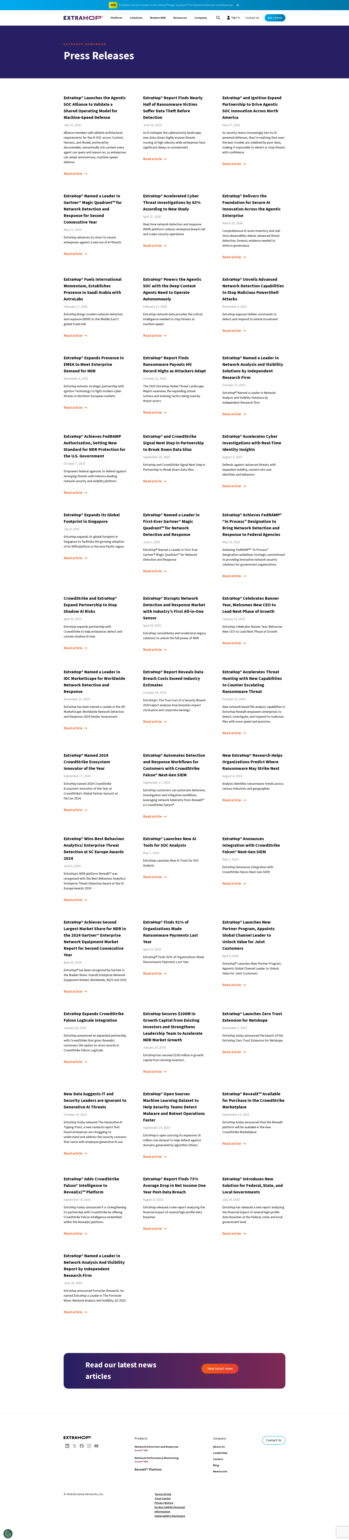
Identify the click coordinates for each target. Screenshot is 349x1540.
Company (200, 18)
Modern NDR (158, 18)
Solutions (136, 18)
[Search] (218, 17)
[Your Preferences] (8, 1533)
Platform (116, 18)
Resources (180, 18)
